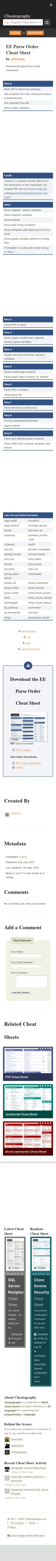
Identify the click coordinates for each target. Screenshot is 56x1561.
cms (28, 637)
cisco (36, 1360)
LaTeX (19, 767)
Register (35, 32)
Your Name (17, 951)
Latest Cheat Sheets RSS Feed (27, 1535)
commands (39, 1355)
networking (39, 1364)
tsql (13, 1342)
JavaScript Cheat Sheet (21, 1114)
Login (15, 32)
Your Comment (19, 972)
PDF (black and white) (28, 763)
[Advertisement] (24, 5)
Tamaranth (42, 1334)
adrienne (16, 813)
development (28, 631)
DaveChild (17, 1439)
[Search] (47, 22)
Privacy (11, 1527)
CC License (16, 1522)
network (38, 1368)
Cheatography (12, 1402)
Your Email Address (22, 962)
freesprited (16, 1334)
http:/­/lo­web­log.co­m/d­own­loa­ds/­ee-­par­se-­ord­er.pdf (26, 192)
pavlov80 (16, 1476)
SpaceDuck (17, 1445)
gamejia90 (17, 1467)
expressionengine (30, 649)
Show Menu (51, 4)
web (28, 643)
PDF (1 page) (23, 749)
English (23, 856)
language (29, 1414)
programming (12, 1414)
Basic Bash (40, 1467)
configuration (40, 1372)
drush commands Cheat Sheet (26, 1151)
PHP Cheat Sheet (16, 1077)
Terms (32, 1522)
